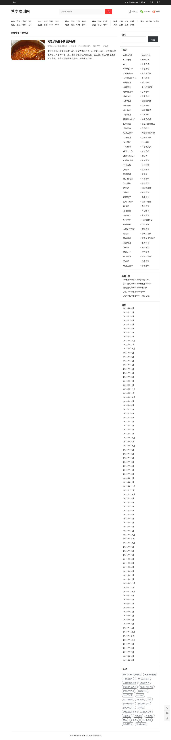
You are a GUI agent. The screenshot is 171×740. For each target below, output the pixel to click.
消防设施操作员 (129, 712)
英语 (73, 21)
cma (57, 25)
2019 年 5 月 (128, 660)
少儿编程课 (128, 699)
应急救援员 (146, 147)
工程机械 (127, 147)
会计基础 (145, 82)
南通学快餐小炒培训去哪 (61, 41)
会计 (40, 21)
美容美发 (127, 211)
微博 (158, 11)
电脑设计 (145, 197)
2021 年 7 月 (128, 555)
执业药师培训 (128, 703)
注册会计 (145, 183)
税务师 (126, 206)
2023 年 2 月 (128, 478)
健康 (94, 21)
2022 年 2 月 (128, 527)
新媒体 (144, 174)
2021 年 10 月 (129, 543)
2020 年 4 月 (128, 616)
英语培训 (145, 229)
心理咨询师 (128, 160)
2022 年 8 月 (128, 502)
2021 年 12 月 (129, 535)
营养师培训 (146, 234)
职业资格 (127, 224)
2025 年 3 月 (128, 377)
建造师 (144, 156)
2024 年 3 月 (128, 425)
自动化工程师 (129, 229)
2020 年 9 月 (128, 595)
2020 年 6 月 (128, 607)
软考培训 (127, 256)
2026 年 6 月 (128, 316)
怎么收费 (140, 699)
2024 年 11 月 (129, 393)
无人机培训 (128, 179)
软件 (84, 25)
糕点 (127, 25)
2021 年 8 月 (128, 551)
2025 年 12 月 (129, 341)
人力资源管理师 (129, 78)
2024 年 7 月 (128, 409)
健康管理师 (128, 92)
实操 (51, 21)
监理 (18, 25)
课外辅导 (145, 243)
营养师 (126, 234)
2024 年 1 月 (128, 433)
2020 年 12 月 (129, 583)
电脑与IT (127, 197)
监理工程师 (128, 202)
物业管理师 (146, 188)
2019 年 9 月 (128, 644)
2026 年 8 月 (128, 308)
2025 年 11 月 (129, 345)
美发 (115, 25)
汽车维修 (127, 183)
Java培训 (145, 60)
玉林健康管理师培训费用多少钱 (136, 280)
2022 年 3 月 (128, 523)
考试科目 (149, 716)
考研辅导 (127, 215)
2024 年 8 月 (128, 405)
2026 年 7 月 (128, 312)
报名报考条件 (143, 703)
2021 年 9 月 (128, 547)
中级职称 (145, 69)
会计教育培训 (147, 87)
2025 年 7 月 (128, 361)
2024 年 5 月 (128, 417)
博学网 (78, 736)
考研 (105, 25)
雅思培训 (145, 261)
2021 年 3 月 (128, 571)
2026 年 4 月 (128, 324)
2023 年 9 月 (128, 450)
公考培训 (145, 92)
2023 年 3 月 (128, 474)
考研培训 (145, 211)
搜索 (124, 35)
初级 (40, 25)
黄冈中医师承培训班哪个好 (134, 292)
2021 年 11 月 (129, 539)
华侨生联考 (146, 110)
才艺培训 (145, 160)
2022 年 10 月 (129, 494)
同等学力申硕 (129, 119)
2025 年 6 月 (128, 365)
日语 (78, 21)
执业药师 (145, 165)
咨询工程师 (146, 119)
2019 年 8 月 (128, 648)
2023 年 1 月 (128, 482)
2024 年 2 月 (128, 429)
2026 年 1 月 (128, 336)
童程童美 (127, 716)
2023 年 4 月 (128, 470)
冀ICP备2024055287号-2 (91, 736)
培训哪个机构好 (129, 687)
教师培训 (127, 174)
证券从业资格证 (148, 238)
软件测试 (145, 252)
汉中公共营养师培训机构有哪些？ (137, 284)
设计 (78, 25)
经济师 (156, 21)
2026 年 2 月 (128, 332)
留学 (100, 25)
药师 (100, 21)
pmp (125, 64)
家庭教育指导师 (148, 133)
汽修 (132, 25)
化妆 (121, 21)
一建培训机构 (150, 675)
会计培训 (145, 78)
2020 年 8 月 (128, 599)
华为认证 (127, 110)
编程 (73, 25)
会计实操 (127, 87)
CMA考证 (127, 60)
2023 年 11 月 (129, 442)
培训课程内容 (128, 691)
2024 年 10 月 (129, 397)
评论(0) (105, 46)
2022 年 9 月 (128, 498)
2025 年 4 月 (128, 373)
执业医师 (127, 165)
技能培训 (145, 170)
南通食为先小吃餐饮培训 (57, 46)
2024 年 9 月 (128, 401)
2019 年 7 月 (128, 652)
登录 (151, 2)
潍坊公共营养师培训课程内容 (135, 288)
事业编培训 (146, 73)
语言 (67, 21)
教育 (94, 25)
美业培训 (145, 206)
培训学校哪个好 (146, 687)
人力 (30, 25)
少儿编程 (145, 142)
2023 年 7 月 (128, 458)
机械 (132, 21)
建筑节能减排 (129, 156)
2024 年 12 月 (129, 389)
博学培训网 (20, 11)
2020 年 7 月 (128, 603)
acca (51, 25)
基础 (45, 21)
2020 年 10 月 (129, 591)
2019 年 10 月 (129, 640)
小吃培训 (72, 46)
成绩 (149, 699)
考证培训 (145, 215)
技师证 (126, 170)
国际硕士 (127, 124)
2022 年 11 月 (129, 490)
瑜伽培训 (145, 192)
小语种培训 (146, 137)
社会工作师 (146, 202)
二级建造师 (128, 679)
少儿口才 (127, 142)
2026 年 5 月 (128, 320)
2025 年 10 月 (129, 349)
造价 (24, 21)
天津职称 (127, 128)
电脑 (67, 25)
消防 (13, 25)
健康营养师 (144, 683)
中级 (45, 25)
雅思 (84, 21)
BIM (29, 21)
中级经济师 (128, 69)
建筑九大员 (128, 151)
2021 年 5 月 (128, 563)
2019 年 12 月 (129, 632)
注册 (158, 2)
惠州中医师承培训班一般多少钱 (136, 296)
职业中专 (127, 220)
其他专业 (127, 96)
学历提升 (145, 128)
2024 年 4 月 (128, 421)
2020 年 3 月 (128, 620)
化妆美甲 (145, 105)
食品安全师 (128, 266)
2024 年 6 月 (128, 413)
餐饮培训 (145, 266)
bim (124, 675)
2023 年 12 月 (129, 438)
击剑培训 (127, 101)
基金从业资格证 (148, 124)
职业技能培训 (147, 220)
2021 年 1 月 (128, 579)
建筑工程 (145, 151)
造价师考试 (128, 724)
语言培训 (127, 243)
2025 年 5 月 (128, 369)
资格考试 (145, 247)
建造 (13, 21)
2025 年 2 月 (128, 381)
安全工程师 (128, 133)
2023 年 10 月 (129, 446)
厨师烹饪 (145, 114)
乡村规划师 (128, 73)
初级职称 (127, 105)
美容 (121, 25)
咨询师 (149, 21)
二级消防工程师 (142, 679)
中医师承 (145, 64)
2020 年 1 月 (128, 628)
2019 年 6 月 (128, 656)
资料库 (126, 247)
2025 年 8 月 (128, 357)
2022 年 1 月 (128, 531)
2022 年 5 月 (128, 514)
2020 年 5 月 (128, 612)
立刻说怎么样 (145, 712)
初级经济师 (146, 101)
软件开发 (127, 252)
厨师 (127, 21)
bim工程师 (146, 55)
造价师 (126, 261)
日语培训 (145, 179)
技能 (115, 21)
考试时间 (138, 716)
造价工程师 (146, 256)
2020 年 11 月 (129, 587)
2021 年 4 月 (128, 567)
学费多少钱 (142, 691)
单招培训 (127, 114)
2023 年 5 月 (128, 466)
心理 (105, 21)
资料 (142, 21)
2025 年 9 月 (128, 353)
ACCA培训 (127, 55)
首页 (15, 2)
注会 (57, 21)
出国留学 (145, 96)
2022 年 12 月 (129, 486)
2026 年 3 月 (128, 328)
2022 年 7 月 (128, 506)
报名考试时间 (128, 708)
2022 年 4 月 (128, 519)
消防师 (126, 188)
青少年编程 (141, 724)
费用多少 (134, 720)
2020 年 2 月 (128, 624)
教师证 (141, 708)
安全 (18, 21)
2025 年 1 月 (128, 385)
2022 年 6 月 (128, 510)
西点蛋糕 (127, 238)
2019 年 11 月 (129, 636)
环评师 (126, 192)
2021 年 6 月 (128, 559)
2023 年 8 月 (128, 454)
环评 (24, 25)
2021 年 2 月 (128, 575)
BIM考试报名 (135, 675)
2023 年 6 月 (128, 462)
